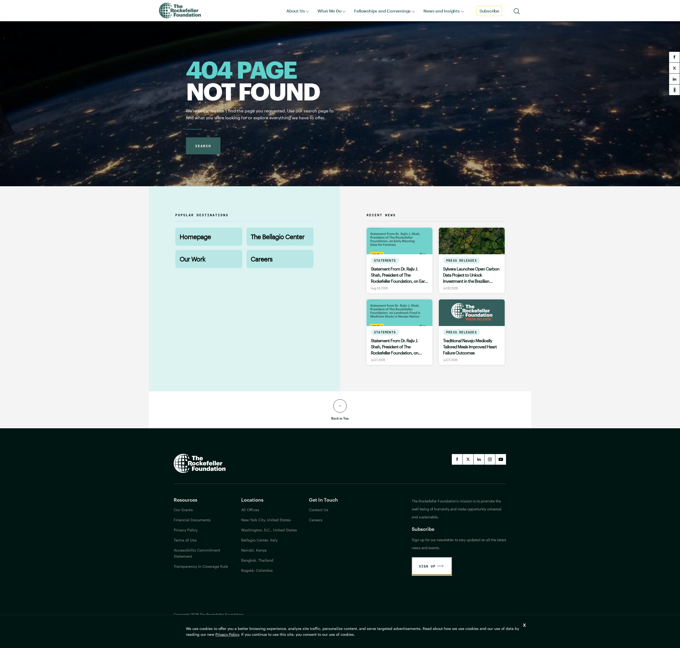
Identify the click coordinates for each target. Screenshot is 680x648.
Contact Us (318, 509)
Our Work (192, 259)
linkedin (674, 79)
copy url (674, 89)
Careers (262, 259)
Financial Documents (192, 520)
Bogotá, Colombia (257, 570)
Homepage (195, 236)
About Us (295, 10)
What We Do (329, 10)
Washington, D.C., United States (269, 530)
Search (203, 146)
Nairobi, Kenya (254, 550)
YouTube (500, 459)
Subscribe (489, 10)
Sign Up (427, 566)
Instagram (489, 459)
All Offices (250, 509)
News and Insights (441, 10)
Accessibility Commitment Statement (197, 553)
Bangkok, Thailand (257, 560)
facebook (674, 57)
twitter (674, 68)
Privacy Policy (227, 634)
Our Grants (183, 509)
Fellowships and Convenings (382, 10)
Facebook (457, 459)
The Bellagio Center (277, 236)
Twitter (468, 459)
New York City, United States (266, 520)
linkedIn (479, 459)
